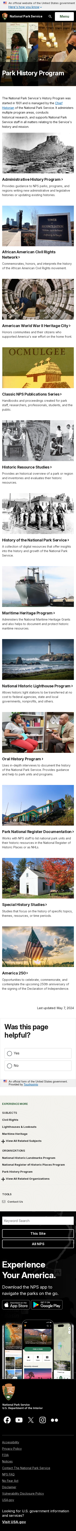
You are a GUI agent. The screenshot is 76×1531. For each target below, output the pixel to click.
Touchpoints (31, 1084)
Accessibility (10, 1442)
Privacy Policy (12, 1448)
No (16, 1065)
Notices (7, 1461)
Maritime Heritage (14, 1133)
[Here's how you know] (38, 5)
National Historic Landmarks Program (28, 1157)
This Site (38, 1233)
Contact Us (15, 1201)
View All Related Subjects (24, 1140)
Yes (16, 1053)
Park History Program (33, 73)
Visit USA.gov (14, 1522)
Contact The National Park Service (26, 1468)
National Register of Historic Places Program (33, 1164)
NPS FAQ (8, 1474)
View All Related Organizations (28, 1178)
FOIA (5, 1455)
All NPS (38, 1244)
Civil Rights (10, 1119)
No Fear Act (10, 1481)
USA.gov (8, 1500)
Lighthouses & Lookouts (19, 1126)
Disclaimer (9, 1487)
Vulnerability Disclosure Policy (23, 1493)
